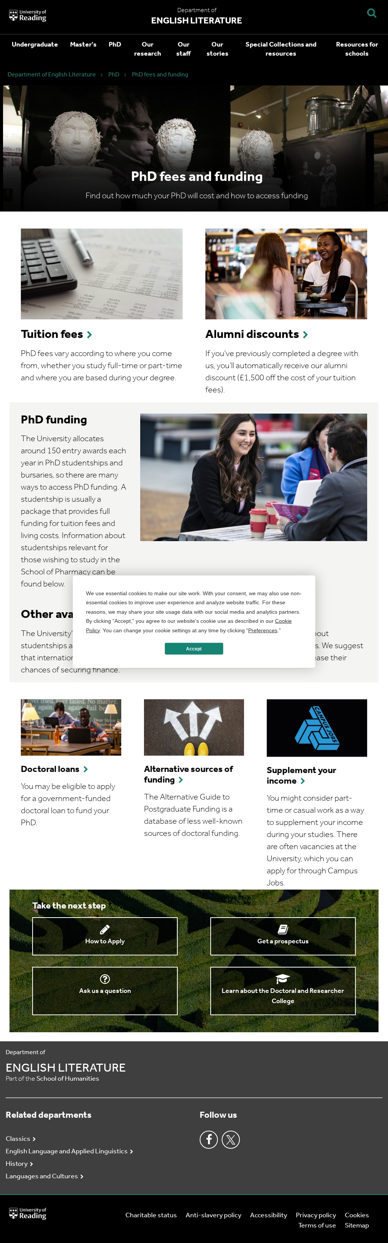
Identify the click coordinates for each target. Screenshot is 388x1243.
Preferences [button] (262, 630)
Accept (194, 648)
